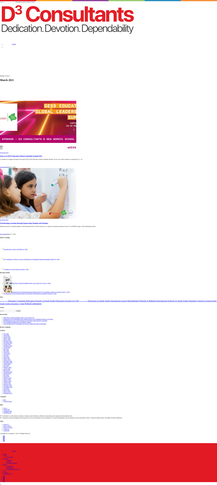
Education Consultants (17, 301)
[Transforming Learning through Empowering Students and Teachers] (38, 218)
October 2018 (7, 373)
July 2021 (6, 355)
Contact (5, 472)
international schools (119, 301)
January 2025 (7, 338)
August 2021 (6, 353)
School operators (33, 303)
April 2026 (6, 335)
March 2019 (6, 370)
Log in (5, 408)
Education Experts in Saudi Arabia (41, 301)
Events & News (4, 152)
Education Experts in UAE (67, 301)
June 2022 (6, 349)
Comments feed (7, 411)
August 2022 (6, 347)
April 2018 (6, 376)
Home (5, 454)
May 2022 (6, 350)
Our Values (10, 457)
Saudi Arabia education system (12, 304)
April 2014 (6, 388)
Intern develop (7, 474)
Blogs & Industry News (13, 469)
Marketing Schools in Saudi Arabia (203, 301)
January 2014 (7, 392)
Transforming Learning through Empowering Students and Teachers (24, 223)
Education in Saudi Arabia (99, 301)
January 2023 (7, 340)
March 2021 (6, 358)
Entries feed (6, 409)
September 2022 (7, 346)
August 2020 (6, 364)
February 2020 (7, 367)
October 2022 (7, 344)
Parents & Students (12, 463)
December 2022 (7, 341)
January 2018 (7, 379)
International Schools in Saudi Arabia (172, 301)
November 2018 (7, 372)
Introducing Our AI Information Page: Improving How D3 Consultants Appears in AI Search (28, 319)
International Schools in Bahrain (141, 301)
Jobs (4, 471)
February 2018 (7, 378)
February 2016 (7, 381)
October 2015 (7, 382)
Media (5, 464)
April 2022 (6, 352)
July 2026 (6, 334)
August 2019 (6, 369)
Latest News (10, 466)
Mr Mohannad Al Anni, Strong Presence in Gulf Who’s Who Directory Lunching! (25, 320)
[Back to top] (0, 484)
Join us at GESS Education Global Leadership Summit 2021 (21, 156)
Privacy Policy (7, 426)
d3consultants (3, 167)
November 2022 (7, 343)
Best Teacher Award (4, 301)
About (5, 455)
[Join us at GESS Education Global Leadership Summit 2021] (38, 151)
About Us (6, 424)
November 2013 (7, 393)
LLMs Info (6, 430)
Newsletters (10, 467)
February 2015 (7, 384)
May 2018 (6, 375)
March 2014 (6, 390)
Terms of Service (7, 427)
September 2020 (7, 363)
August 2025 (6, 337)
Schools (9, 461)
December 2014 (7, 385)
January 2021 (7, 359)
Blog (4, 400)
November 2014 (7, 387)
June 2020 (6, 366)
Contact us (6, 429)
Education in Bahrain (83, 301)
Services (5, 458)
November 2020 (7, 361)
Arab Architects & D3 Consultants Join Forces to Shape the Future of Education (24, 324)
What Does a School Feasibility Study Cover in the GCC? (18, 317)
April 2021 (6, 356)
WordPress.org (7, 412)
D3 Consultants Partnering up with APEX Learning (17, 322)
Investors (9, 460)
